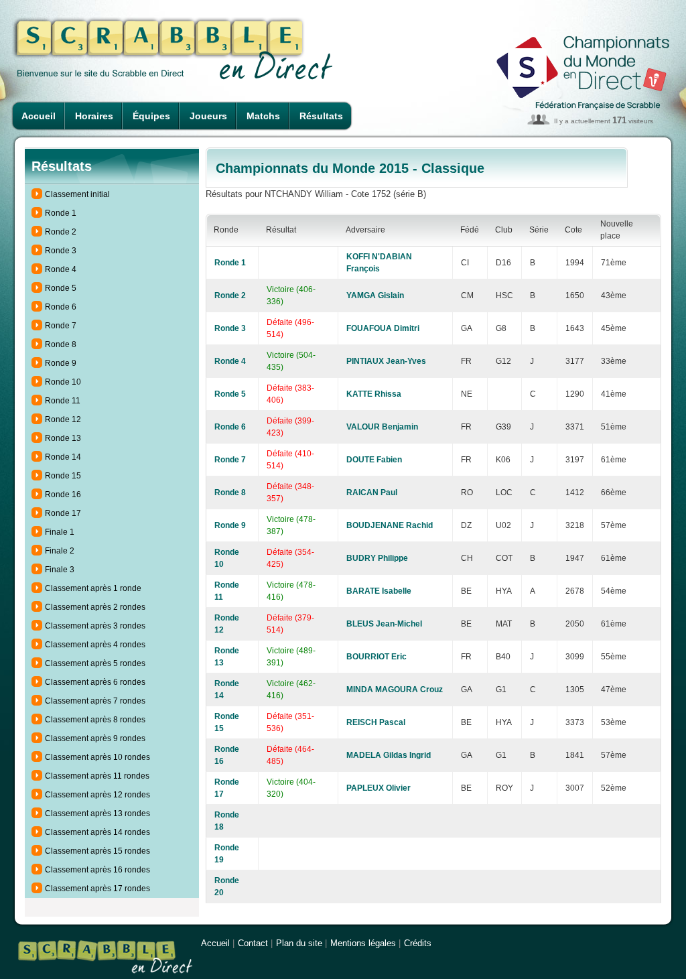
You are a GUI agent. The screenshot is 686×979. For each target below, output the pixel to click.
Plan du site (299, 943)
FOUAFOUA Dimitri (382, 328)
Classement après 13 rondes (97, 813)
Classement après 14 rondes (97, 832)
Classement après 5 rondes (95, 663)
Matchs (263, 116)
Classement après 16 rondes (97, 869)
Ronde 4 (60, 269)
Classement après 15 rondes (97, 851)
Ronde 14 (63, 457)
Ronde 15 (63, 475)
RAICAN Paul (371, 492)
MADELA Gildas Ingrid (388, 755)
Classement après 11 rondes (97, 776)
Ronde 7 (60, 325)
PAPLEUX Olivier (378, 788)
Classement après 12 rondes (97, 794)
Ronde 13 (63, 438)
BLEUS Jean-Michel (384, 624)
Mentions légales (363, 943)
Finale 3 (59, 569)
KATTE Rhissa (373, 394)
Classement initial (77, 194)
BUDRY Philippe (377, 558)
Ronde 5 (60, 288)
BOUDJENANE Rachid (389, 525)
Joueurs (208, 116)
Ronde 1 (60, 213)
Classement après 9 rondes (95, 738)
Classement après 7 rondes (95, 701)
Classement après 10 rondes (97, 757)
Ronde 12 (63, 419)
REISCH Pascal (375, 722)
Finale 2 (59, 551)
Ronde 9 (60, 363)
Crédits (417, 943)
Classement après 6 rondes (95, 682)
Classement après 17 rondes (97, 888)
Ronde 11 (62, 400)
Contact (253, 943)
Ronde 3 (60, 250)
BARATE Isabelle (378, 591)
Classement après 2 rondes (95, 607)
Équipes (151, 116)
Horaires (94, 116)
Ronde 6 (60, 307)
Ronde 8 (60, 344)
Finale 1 (59, 532)
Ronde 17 (63, 513)
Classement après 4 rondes (95, 644)
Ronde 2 (60, 232)
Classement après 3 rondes (95, 626)
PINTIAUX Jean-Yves (386, 361)
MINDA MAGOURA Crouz (394, 689)
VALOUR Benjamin (382, 427)
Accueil (38, 116)
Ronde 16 (63, 494)
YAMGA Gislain (375, 295)
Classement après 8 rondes (95, 719)
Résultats (321, 116)
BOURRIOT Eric (376, 656)
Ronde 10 (63, 382)
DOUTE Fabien (374, 459)
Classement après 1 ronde (93, 588)
